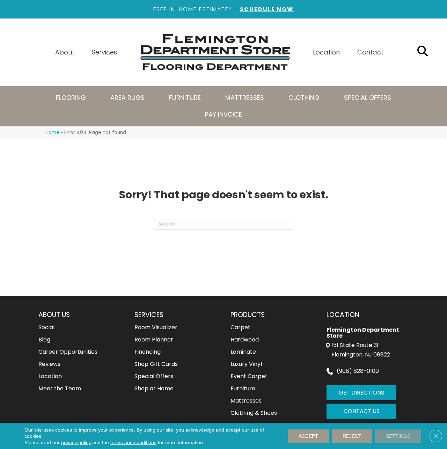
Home (52, 132)
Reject (352, 436)
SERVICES (148, 314)
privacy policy (76, 442)
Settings (398, 436)
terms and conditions (133, 442)
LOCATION (343, 314)
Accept (308, 436)
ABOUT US (54, 314)
